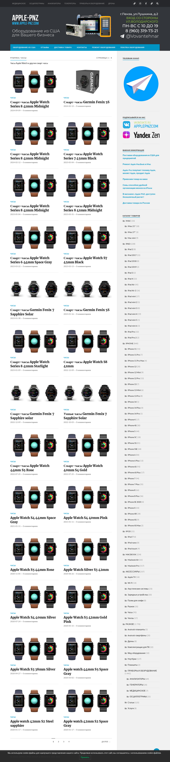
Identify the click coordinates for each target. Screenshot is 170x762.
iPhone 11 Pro (134, 354)
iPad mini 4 (132, 314)
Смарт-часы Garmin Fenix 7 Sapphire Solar (32, 312)
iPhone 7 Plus (133, 484)
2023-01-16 (69, 314)
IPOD (128, 531)
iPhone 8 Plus (133, 496)
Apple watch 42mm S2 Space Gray (86, 723)
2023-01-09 (15, 370)
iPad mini (132, 296)
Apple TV (132, 577)
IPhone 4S (132, 425)
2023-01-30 (15, 318)
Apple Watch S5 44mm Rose (32, 570)
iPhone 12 (132, 366)
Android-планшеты (136, 629)
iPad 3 (130, 273)
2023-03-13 (69, 266)
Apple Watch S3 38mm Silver (32, 669)
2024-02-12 (69, 106)
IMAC (128, 221)
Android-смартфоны (137, 635)
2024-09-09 (15, 110)
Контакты (82, 47)
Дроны (131, 641)
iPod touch (132, 548)
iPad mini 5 (132, 320)
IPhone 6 (131, 455)
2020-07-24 (15, 621)
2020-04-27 (15, 673)
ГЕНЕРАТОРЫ (70, 3)
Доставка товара (63, 47)
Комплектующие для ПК (138, 647)
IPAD (128, 244)
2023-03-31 (69, 214)
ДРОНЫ (111, 3)
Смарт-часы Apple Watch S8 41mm (85, 364)
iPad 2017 (132, 255)
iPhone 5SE (132, 449)
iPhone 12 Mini (134, 372)
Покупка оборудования (132, 47)
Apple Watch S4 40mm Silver (33, 617)
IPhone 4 (131, 419)
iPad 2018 (132, 261)
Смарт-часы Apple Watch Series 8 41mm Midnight (29, 104)
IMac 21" (131, 226)
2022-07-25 (15, 474)
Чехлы (131, 618)
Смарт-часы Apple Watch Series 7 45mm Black (83, 156)
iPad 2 (130, 249)
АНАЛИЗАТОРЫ (54, 3)
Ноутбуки (132, 659)
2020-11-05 (15, 574)
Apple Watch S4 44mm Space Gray (33, 520)
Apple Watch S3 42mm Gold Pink (85, 619)
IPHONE (129, 343)
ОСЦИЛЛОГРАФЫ (36, 3)
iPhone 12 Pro (134, 378)
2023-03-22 (15, 266)
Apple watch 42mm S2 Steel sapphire (32, 723)
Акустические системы (138, 588)
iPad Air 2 (132, 290)
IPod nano (132, 542)
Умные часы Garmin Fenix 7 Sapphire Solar (85, 416)
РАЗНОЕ (130, 624)
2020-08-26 (69, 574)
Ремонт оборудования (103, 47)
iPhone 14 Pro (134, 413)
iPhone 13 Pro (134, 396)
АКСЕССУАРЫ (133, 571)
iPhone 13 (132, 384)
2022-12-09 (69, 370)
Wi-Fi (130, 583)
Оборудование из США (24, 47)
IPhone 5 (131, 431)
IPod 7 (130, 537)
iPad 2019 (132, 267)
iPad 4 (130, 278)
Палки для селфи (135, 600)
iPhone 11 (132, 349)
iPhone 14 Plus (134, 408)
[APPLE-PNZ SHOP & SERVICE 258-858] (85, 25)
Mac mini (132, 238)
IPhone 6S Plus (134, 472)
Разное (131, 606)
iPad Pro (131, 332)
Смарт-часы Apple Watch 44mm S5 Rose (29, 468)
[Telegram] (151, 3)
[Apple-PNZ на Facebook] (146, 3)
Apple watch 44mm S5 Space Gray (86, 671)
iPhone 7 (131, 478)
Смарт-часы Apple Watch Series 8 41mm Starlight (29, 364)
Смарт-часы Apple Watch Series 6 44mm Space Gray (31, 260)
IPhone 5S (132, 443)
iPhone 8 (131, 490)
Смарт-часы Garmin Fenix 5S (86, 102)
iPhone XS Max (134, 525)
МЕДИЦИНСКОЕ (19, 3)
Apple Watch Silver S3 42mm (86, 570)
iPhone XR (132, 513)
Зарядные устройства (138, 594)
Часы (13, 98)
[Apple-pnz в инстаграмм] (140, 3)
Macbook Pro (133, 566)
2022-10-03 (69, 422)
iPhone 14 (132, 402)
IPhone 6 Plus (134, 460)
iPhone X (131, 508)
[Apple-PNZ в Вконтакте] (134, 3)
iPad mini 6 (132, 326)
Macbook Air (133, 560)
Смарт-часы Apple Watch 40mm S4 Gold (83, 468)
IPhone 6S (132, 466)
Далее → (106, 742)
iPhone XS (132, 519)
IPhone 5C (132, 437)
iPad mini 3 (132, 308)
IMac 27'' (132, 232)
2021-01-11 (15, 526)
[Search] (157, 3)
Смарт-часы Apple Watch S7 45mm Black (85, 260)
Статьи (131, 702)
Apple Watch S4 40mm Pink (85, 518)
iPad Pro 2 (132, 337)
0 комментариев (30, 110)
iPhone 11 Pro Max (136, 360)
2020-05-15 (69, 626)
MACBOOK (131, 554)
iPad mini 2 (132, 302)
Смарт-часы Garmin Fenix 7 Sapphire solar (32, 416)
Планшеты (133, 665)
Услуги (131, 708)
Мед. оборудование (136, 653)
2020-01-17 (15, 730)
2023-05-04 (69, 162)
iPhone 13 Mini (134, 390)
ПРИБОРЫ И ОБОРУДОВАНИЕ (92, 3)
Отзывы (45, 47)
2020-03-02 (69, 678)
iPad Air (131, 284)
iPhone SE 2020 (134, 502)
